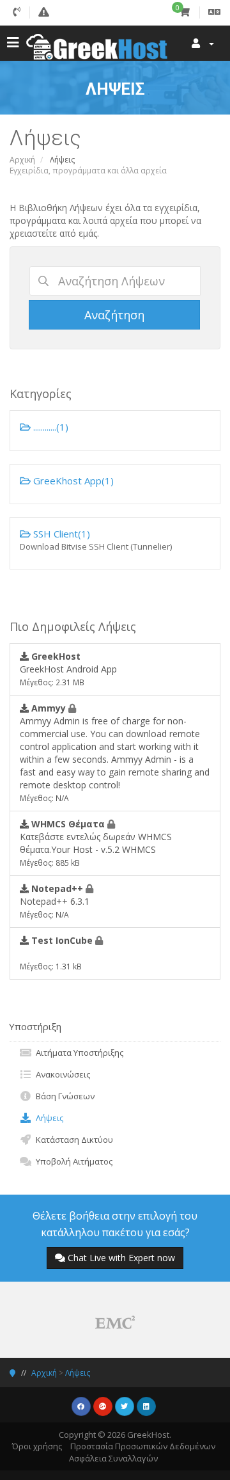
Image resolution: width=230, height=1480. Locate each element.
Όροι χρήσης (37, 1446)
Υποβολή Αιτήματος (72, 1161)
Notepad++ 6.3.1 (54, 900)
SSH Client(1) (96, 539)
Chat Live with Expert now (121, 1258)
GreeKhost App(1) (72, 480)
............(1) (49, 426)
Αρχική (22, 159)
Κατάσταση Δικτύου (72, 1139)
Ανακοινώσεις (61, 1074)
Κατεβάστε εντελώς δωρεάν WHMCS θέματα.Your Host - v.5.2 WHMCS (96, 843)
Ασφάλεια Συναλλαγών (113, 1458)
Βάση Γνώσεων (63, 1096)
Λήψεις (47, 1118)
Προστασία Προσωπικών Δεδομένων (142, 1446)
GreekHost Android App (68, 668)
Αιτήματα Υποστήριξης (77, 1052)
